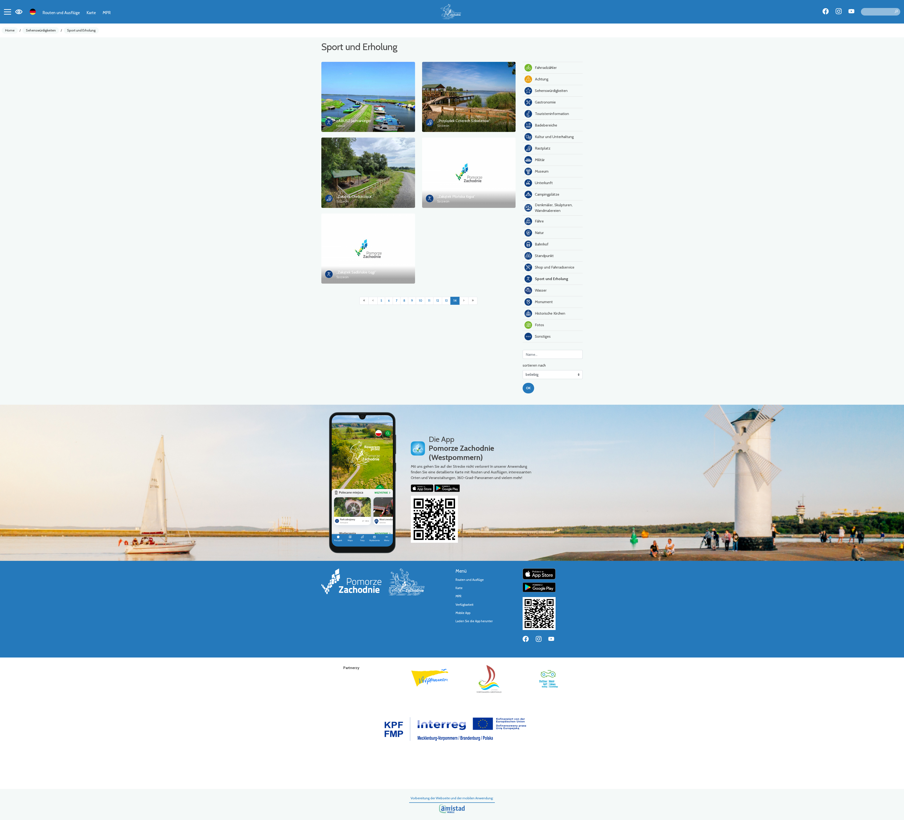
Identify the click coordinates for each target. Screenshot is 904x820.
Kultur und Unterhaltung (554, 137)
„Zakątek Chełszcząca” (354, 196)
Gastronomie (545, 102)
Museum (542, 171)
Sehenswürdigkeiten (41, 30)
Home (10, 30)
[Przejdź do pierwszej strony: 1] (364, 301)
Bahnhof (542, 244)
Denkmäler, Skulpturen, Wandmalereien (554, 208)
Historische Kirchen (550, 313)
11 (429, 300)
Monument (544, 302)
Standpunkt (544, 256)
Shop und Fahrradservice (554, 267)
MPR (107, 12)
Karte (91, 12)
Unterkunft (544, 183)
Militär (540, 160)
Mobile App (463, 613)
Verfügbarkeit (464, 604)
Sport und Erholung (81, 30)
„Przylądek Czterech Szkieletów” (463, 121)
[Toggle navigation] (7, 12)
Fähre (539, 221)
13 (446, 300)
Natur (539, 232)
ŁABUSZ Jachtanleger (353, 121)
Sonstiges (543, 336)
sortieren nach (534, 365)
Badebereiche (546, 125)
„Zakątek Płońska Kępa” (456, 196)
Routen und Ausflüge (61, 12)
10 (420, 300)
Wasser (541, 290)
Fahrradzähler (546, 67)
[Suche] (896, 12)
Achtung (541, 79)
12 (437, 300)
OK (528, 388)
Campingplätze (547, 194)
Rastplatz (542, 148)
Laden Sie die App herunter (474, 621)
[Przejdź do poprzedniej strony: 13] (373, 301)
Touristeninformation (552, 113)
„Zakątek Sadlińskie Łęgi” (356, 272)
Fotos (539, 325)
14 (454, 300)
